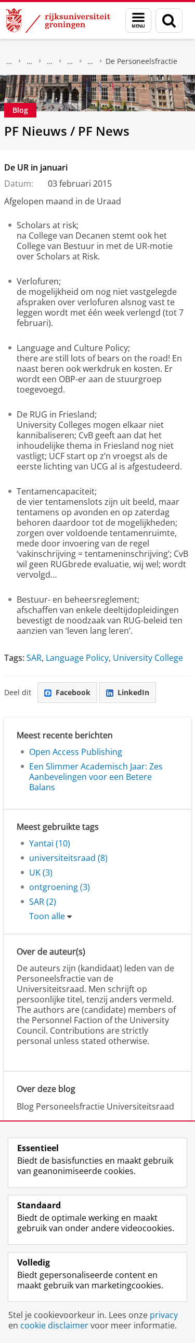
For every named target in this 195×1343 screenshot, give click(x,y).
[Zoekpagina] (169, 20)
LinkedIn (133, 692)
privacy (164, 1315)
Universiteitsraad (90, 61)
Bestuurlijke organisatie (50, 61)
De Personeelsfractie (141, 61)
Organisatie (29, 61)
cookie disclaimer (54, 1325)
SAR (34, 658)
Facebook (73, 692)
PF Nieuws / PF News (66, 131)
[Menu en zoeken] (138, 20)
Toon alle (47, 916)
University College (148, 658)
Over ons (9, 61)
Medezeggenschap (70, 61)
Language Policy (77, 658)
